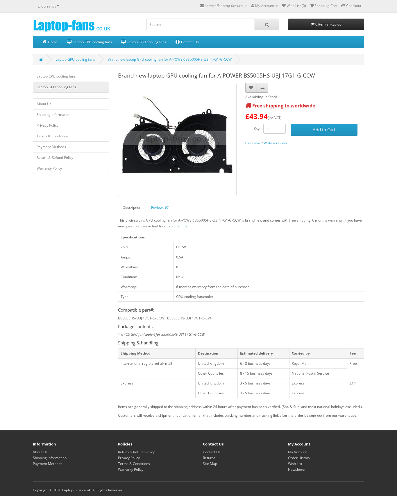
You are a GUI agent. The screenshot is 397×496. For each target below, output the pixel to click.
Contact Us (189, 41)
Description (132, 207)
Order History (299, 457)
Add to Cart (324, 129)
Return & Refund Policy (55, 157)
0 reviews (253, 143)
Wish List (295, 463)
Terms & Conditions (53, 136)
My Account (297, 452)
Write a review (275, 143)
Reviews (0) (160, 207)
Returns (209, 457)
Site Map (210, 463)
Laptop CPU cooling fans (92, 41)
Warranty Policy (49, 168)
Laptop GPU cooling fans (146, 41)
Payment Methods (51, 146)
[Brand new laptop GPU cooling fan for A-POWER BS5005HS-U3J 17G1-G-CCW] (177, 139)
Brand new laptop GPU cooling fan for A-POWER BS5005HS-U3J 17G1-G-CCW (170, 59)
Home (52, 41)
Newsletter (297, 469)
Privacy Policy (47, 125)
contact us (179, 226)
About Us (44, 103)
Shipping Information (53, 114)
